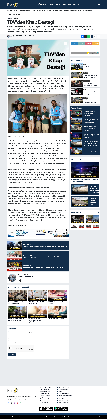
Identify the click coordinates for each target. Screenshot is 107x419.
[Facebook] (8, 403)
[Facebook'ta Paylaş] (82, 36)
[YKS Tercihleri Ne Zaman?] (57, 312)
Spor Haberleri (64, 10)
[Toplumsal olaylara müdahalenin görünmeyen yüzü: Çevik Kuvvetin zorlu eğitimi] (92, 219)
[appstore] (46, 408)
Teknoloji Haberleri (64, 400)
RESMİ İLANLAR (12, 10)
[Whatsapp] (20, 403)
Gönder (12, 354)
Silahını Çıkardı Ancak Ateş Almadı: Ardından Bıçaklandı (90, 76)
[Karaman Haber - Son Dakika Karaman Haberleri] (13, 4)
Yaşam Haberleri (63, 402)
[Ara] (99, 4)
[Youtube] (17, 403)
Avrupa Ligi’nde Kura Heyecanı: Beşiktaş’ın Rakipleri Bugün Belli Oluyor (90, 93)
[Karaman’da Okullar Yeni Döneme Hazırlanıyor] (17, 312)
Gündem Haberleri (39, 10)
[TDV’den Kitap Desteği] (38, 58)
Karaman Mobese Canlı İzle (68, 4)
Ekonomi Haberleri (45, 391)
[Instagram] (14, 403)
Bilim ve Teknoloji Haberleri (66, 387)
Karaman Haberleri (25, 10)
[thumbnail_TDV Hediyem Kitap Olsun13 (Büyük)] (38, 113)
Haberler (9, 18)
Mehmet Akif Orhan (25, 277)
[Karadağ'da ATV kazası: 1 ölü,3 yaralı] (77, 219)
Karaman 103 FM (46, 4)
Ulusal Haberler (88, 10)
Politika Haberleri (63, 397)
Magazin (86, 81)
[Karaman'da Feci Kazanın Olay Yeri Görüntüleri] (96, 226)
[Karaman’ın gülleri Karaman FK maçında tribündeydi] (81, 226)
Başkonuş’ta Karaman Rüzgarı (89, 68)
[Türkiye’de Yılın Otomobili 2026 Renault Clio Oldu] (74, 226)
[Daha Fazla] (92, 36)
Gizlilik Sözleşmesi (67, 417)
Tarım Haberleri (44, 400)
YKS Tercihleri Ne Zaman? (56, 318)
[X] (11, 403)
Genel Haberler (63, 391)
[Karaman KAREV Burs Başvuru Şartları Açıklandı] (17, 295)
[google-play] (61, 408)
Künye (20, 14)
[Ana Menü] (99, 12)
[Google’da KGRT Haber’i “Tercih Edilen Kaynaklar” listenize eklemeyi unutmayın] (38, 233)
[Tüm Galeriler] (98, 212)
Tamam (98, 416)
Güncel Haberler (52, 10)
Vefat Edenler (12, 14)
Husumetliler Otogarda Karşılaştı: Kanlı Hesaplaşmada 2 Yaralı (90, 101)
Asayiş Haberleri (75, 10)
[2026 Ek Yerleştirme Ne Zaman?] (57, 295)
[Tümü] (98, 60)
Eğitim (16, 18)
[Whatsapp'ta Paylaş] (88, 36)
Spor (85, 64)
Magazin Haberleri (45, 397)
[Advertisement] (53, 373)
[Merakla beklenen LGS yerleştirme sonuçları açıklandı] (37, 312)
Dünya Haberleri (44, 389)
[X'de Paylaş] (85, 36)
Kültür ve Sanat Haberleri (65, 395)
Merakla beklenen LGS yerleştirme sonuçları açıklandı (35, 320)
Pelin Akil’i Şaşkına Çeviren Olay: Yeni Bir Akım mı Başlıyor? (90, 85)
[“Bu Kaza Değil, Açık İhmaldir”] (89, 226)
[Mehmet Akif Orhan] (12, 278)
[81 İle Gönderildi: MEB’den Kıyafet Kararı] (37, 295)
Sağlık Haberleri (44, 399)
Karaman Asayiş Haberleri (47, 387)
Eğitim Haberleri (63, 389)
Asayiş (86, 72)
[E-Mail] (19, 280)
